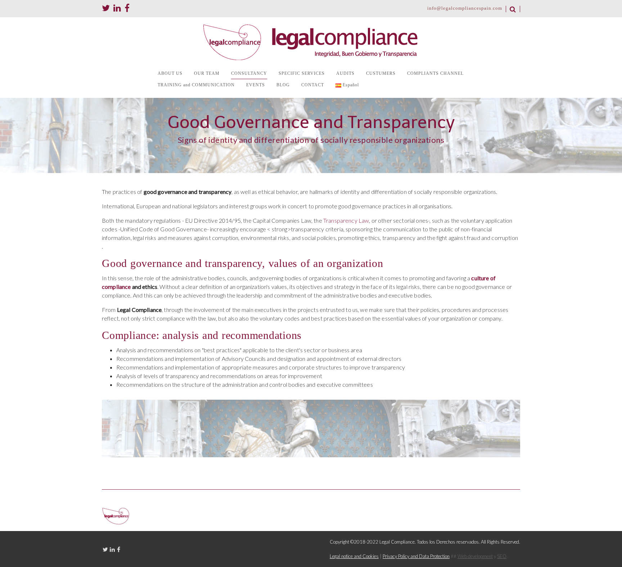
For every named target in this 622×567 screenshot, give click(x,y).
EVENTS (255, 84)
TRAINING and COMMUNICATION (196, 84)
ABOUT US (170, 73)
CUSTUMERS (381, 73)
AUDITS (345, 73)
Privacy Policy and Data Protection (416, 556)
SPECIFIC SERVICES (302, 73)
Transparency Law (346, 220)
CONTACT (312, 84)
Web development (475, 556)
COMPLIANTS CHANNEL (435, 73)
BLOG (283, 84)
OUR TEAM (207, 73)
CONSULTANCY (249, 73)
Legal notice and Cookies (354, 556)
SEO (501, 556)
